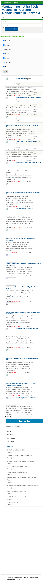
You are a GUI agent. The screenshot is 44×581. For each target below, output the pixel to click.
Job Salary (10, 434)
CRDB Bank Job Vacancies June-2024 (18, 472)
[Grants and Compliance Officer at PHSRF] (11, 169)
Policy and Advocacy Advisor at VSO (17, 466)
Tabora (13, 160)
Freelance (8, 49)
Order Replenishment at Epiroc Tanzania (28, 97)
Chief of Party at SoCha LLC (24, 208)
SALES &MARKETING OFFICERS (17, 496)
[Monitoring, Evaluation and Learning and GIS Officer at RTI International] (11, 310)
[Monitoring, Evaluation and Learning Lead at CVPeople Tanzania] (11, 123)
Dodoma (13, 372)
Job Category (11, 438)
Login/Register (6, 2)
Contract (7, 45)
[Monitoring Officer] (11, 86)
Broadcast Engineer (12, 502)
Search (12, 29)
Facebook (41, 96)
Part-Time (8, 62)
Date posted (10, 441)
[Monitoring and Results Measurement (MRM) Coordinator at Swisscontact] (11, 190)
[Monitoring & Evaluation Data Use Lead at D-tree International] (11, 236)
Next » (9, 416)
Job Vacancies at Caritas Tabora (26, 141)
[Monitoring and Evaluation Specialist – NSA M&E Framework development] (11, 381)
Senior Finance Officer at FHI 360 (16, 450)
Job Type (9, 431)
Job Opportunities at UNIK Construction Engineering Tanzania (22, 479)
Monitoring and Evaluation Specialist (27, 328)
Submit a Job (16, 2)
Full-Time (8, 54)
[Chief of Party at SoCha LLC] (11, 216)
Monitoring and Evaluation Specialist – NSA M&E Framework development (21, 384)
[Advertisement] (21, 539)
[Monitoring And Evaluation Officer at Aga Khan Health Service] (11, 285)
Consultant (8, 41)
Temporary (8, 67)
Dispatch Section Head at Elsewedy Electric (19, 455)
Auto (3, 28)
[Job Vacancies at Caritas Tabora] (11, 148)
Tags (17, 426)
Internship (8, 58)
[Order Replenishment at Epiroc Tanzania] (11, 104)
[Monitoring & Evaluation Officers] (11, 405)
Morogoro (14, 206)
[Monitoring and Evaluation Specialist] (11, 335)
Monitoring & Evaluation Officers (26, 398)
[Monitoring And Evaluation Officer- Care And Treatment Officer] (11, 356)
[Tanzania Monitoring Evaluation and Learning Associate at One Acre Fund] (11, 262)
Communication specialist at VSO (16, 491)
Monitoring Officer (21, 79)
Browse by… (10, 426)
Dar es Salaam (15, 95)
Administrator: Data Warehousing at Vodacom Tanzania (23, 485)
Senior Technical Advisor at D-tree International (20, 461)
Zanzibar (14, 253)
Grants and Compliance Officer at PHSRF (28, 162)
